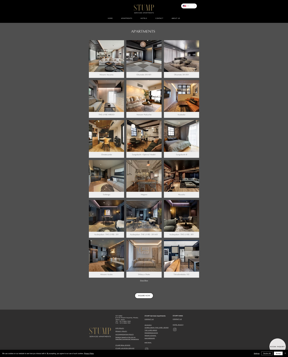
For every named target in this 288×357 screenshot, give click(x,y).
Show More (144, 280)
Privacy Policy (89, 353)
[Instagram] (175, 329)
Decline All (267, 353)
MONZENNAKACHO (151, 333)
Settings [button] (257, 353)
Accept (278, 353)
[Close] (285, 353)
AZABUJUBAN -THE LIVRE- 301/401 (157, 327)
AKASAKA (148, 325)
